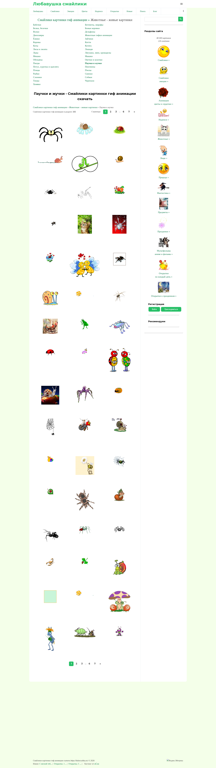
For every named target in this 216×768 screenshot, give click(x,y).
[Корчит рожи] (84, 171)
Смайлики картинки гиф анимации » (64, 20)
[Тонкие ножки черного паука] (50, 543)
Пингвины (90, 66)
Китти (88, 42)
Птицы (36, 70)
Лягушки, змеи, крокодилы (98, 52)
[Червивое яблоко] (119, 500)
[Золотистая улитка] (119, 161)
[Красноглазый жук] (119, 333)
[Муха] (50, 238)
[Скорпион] (50, 565)
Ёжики (36, 38)
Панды (36, 63)
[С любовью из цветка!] (50, 261)
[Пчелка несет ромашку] (85, 474)
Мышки (89, 56)
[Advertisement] (108, 721)
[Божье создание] (50, 493)
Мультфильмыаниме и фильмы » (164, 252)
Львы (35, 52)
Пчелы (88, 70)
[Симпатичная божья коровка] (119, 134)
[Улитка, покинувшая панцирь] (85, 295)
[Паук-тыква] (119, 392)
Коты (35, 45)
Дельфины (90, 31)
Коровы (36, 42)
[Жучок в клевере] (85, 563)
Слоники (37, 77)
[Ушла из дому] (85, 595)
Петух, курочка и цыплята (46, 66)
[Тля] (84, 330)
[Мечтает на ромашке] (85, 133)
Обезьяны (37, 59)
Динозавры (38, 35)
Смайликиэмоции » (164, 80)
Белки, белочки (40, 28)
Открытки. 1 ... (60, 764)
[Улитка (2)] (50, 304)
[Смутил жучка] (119, 371)
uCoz (96, 764)
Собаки (88, 77)
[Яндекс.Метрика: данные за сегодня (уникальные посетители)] (175, 760)
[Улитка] (119, 576)
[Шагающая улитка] (50, 162)
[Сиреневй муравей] (120, 635)
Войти (154, 309)
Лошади (89, 49)
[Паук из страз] (119, 233)
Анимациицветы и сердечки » (163, 102)
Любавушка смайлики (60, 3)
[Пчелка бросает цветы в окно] (50, 602)
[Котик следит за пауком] (85, 233)
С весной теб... (45, 764)
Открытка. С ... (75, 764)
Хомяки (36, 84)
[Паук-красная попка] (85, 533)
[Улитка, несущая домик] (119, 431)
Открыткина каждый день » (163, 275)
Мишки (36, 56)
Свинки (88, 73)
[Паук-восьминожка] (119, 303)
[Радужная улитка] (50, 461)
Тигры (36, 80)
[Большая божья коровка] (50, 355)
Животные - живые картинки (83, 107)
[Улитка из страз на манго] (50, 404)
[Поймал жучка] (50, 650)
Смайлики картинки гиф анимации (50, 107)
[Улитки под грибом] (119, 612)
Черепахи (89, 80)
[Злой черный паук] (50, 141)
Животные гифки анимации (98, 35)
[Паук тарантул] (119, 264)
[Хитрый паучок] (50, 197)
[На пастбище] (84, 636)
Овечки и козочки (93, 59)
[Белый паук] (85, 200)
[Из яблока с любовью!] (119, 193)
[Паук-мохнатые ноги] (85, 402)
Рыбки (36, 73)
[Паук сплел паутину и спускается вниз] (50, 442)
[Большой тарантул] (85, 511)
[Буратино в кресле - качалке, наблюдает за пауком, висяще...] (50, 333)
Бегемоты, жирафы (94, 24)
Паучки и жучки (93, 63)
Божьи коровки (92, 28)
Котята (88, 45)
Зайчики (89, 38)
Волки (36, 31)
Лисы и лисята (40, 49)
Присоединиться (171, 309)
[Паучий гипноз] (85, 432)
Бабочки (37, 24)
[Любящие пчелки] (85, 276)
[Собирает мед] (85, 353)
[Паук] (119, 532)
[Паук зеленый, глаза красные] (119, 466)
